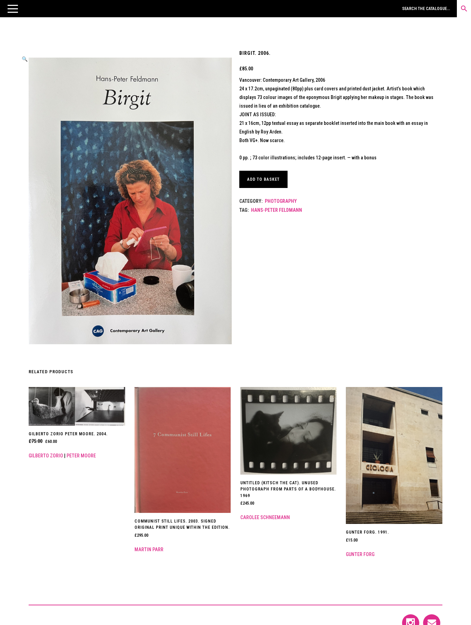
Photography (281, 201)
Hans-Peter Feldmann (276, 210)
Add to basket (263, 179)
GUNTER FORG (360, 554)
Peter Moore (81, 455)
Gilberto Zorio (46, 455)
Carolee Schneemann (265, 517)
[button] (12, 8)
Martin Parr (148, 549)
